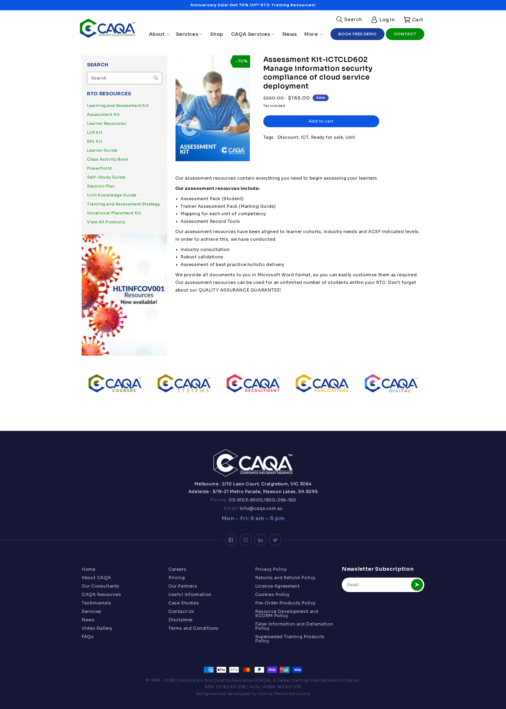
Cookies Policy (272, 594)
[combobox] (124, 78)
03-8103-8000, (246, 500)
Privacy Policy (271, 569)
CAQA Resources (101, 594)
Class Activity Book (107, 159)
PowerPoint (99, 168)
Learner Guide (102, 150)
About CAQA (96, 577)
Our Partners (182, 586)
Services (91, 611)
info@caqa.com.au (261, 508)
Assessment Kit (103, 114)
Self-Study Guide (106, 177)
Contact (405, 33)
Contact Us (181, 611)
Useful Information (190, 594)
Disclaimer (180, 620)
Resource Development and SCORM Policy (286, 613)
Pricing (176, 577)
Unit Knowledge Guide (112, 195)
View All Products (106, 221)
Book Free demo (357, 33)
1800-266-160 (280, 500)
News (88, 620)
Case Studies (183, 603)
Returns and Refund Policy (285, 577)
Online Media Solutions (284, 693)
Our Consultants (100, 586)
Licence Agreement (277, 586)
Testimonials (96, 603)
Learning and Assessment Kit (118, 105)
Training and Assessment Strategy (123, 203)
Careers (177, 569)
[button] (349, 19)
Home (88, 569)
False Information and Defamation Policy (294, 626)
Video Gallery (97, 628)
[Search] (156, 78)
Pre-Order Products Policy (285, 603)
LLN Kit (94, 132)
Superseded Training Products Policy (290, 639)
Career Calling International (307, 680)
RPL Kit (94, 141)
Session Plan (101, 186)
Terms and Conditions (193, 628)
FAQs (88, 636)
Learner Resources (106, 123)
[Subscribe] (417, 585)
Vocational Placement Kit (114, 212)
